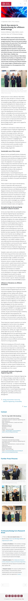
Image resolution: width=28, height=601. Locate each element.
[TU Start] (6, 4)
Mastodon (12, 596)
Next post (25, 585)
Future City (17, 399)
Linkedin (9, 596)
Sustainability (18, 401)
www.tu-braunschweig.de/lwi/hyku (10, 432)
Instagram (6, 596)
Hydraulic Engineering (8, 401)
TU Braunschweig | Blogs (19, 599)
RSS (21, 596)
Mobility (21, 538)
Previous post (5, 585)
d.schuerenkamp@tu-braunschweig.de (14, 450)
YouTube (18, 596)
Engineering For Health (7, 540)
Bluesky (15, 596)
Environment (10, 399)
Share (25, 406)
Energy (5, 399)
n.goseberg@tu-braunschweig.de (13, 430)
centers (19, 574)
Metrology (16, 538)
